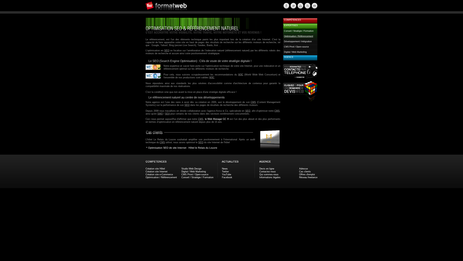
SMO (160, 113)
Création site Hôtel (155, 168)
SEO (166, 50)
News (225, 168)
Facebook (227, 177)
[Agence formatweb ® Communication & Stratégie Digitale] (180, 12)
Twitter (225, 171)
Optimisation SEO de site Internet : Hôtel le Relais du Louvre (182, 147)
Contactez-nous (267, 171)
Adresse (303, 168)
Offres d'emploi (307, 174)
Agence (288, 57)
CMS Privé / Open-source (296, 46)
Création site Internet (156, 171)
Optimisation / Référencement (161, 177)
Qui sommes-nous (269, 174)
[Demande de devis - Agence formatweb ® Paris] (300, 100)
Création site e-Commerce (159, 174)
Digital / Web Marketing (295, 52)
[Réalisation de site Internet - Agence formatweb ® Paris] (268, 149)
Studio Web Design (191, 168)
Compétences (292, 20)
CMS (253, 102)
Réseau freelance (308, 177)
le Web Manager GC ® (217, 119)
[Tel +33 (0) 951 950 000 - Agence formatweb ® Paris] (300, 78)
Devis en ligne (266, 168)
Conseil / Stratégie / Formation (299, 31)
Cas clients (305, 171)
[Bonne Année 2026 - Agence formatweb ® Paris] (307, 7)
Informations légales (270, 177)
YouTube (226, 174)
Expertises (291, 25)
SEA (167, 113)
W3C (240, 74)
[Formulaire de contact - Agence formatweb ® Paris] (314, 7)
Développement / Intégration (298, 41)
